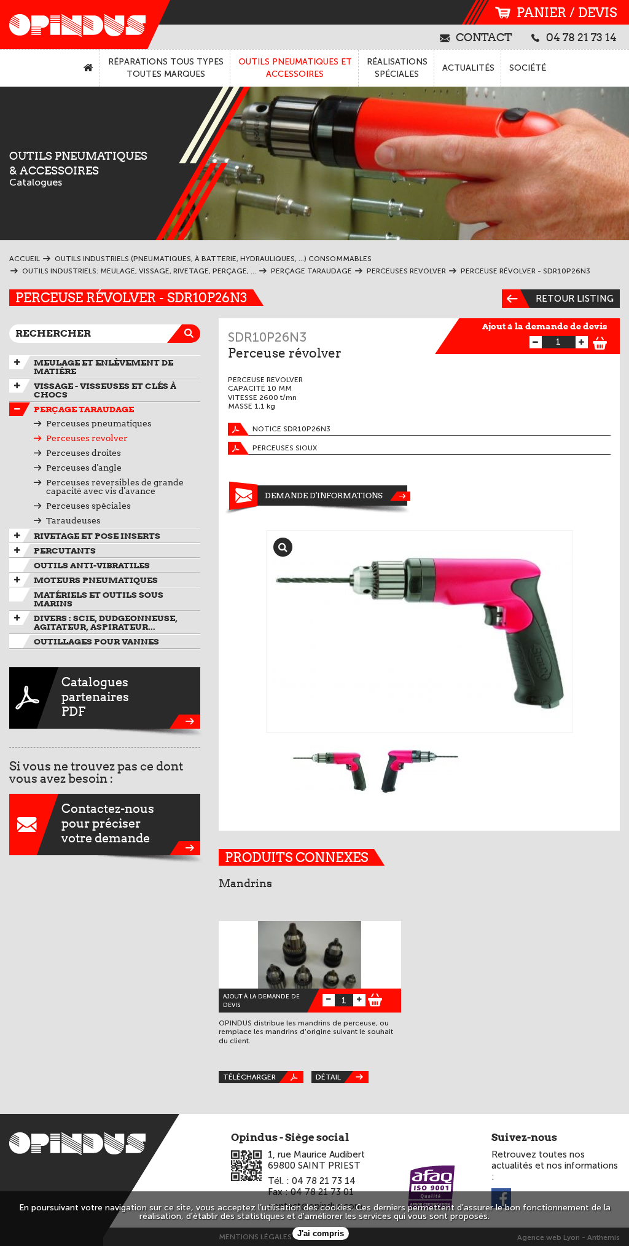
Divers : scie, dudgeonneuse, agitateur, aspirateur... (106, 622)
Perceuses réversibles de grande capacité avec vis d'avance (115, 486)
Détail (328, 1077)
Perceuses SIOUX (284, 448)
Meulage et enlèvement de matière (103, 367)
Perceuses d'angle (84, 467)
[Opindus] (73, 24)
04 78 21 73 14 (581, 37)
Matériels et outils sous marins (98, 599)
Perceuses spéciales (88, 506)
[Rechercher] (191, 333)
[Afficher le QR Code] (246, 1165)
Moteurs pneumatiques (96, 580)
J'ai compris (320, 1233)
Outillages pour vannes (96, 641)
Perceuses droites (83, 453)
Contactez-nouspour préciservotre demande (107, 823)
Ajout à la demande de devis (545, 326)
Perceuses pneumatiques (99, 423)
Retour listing (575, 298)
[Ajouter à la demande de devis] (600, 341)
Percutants (65, 550)
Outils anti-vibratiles (92, 565)
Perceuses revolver (87, 438)
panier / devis (567, 12)
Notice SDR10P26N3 (291, 429)
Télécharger (249, 1077)
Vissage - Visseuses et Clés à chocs (105, 390)
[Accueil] (88, 68)
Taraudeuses (73, 520)
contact (484, 37)
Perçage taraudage (84, 409)
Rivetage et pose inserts (97, 536)
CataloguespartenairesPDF (95, 697)
